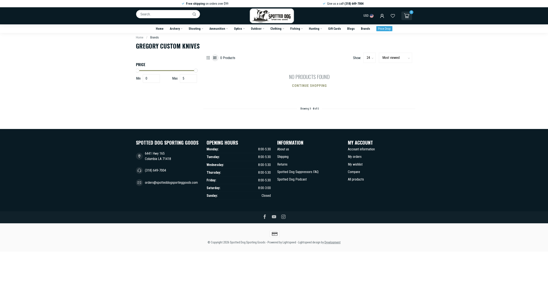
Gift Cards (334, 28)
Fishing (295, 28)
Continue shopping (309, 86)
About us (283, 149)
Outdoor (256, 28)
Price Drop (384, 28)
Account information (361, 149)
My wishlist (355, 164)
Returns (282, 164)
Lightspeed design (309, 242)
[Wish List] (393, 16)
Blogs (351, 28)
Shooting (195, 28)
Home (160, 28)
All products (356, 179)
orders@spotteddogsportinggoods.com (171, 183)
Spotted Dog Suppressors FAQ (298, 172)
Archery (175, 28)
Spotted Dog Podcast (292, 179)
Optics (238, 28)
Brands (365, 28)
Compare (354, 172)
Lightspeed (289, 242)
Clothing (275, 28)
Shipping (283, 157)
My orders (355, 157)
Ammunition (217, 28)
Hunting (314, 28)
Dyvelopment (333, 242)
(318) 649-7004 (155, 170)
